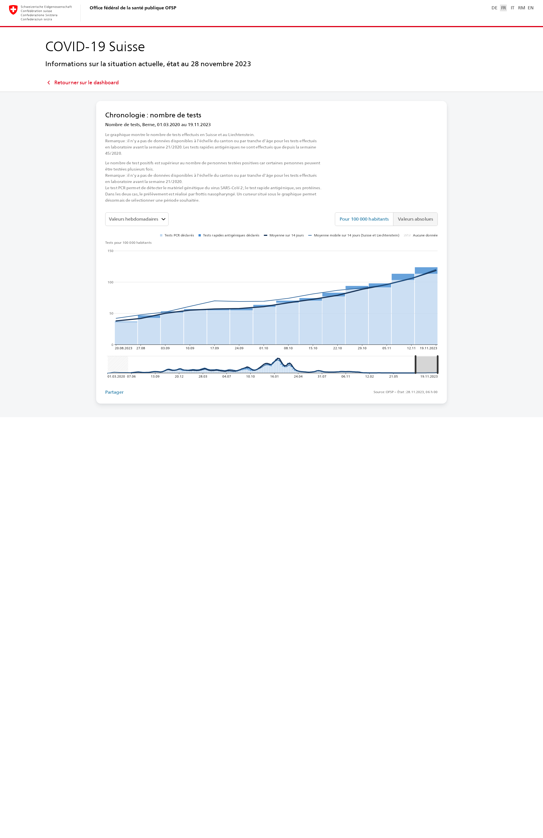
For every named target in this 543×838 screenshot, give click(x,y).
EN (530, 7)
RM (521, 7)
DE (494, 7)
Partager (114, 392)
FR (503, 7)
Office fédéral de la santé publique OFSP (133, 7)
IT (512, 7)
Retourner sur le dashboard (86, 82)
